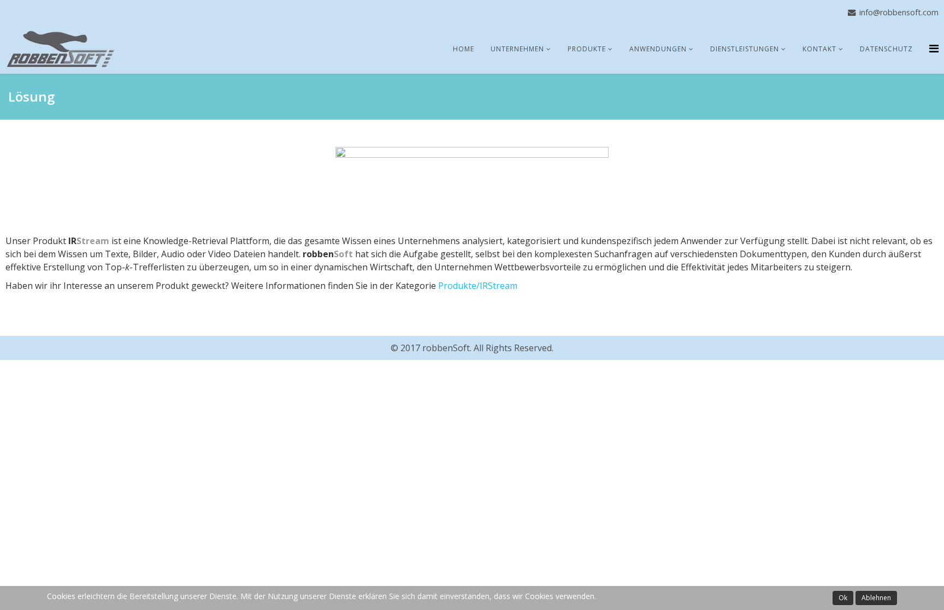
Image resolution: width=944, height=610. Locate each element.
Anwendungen (658, 49)
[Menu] (934, 48)
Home (463, 49)
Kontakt (819, 49)
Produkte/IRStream (477, 286)
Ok (843, 597)
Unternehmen (517, 49)
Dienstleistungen (744, 49)
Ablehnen (876, 597)
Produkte (587, 49)
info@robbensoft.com (899, 12)
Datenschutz (886, 49)
